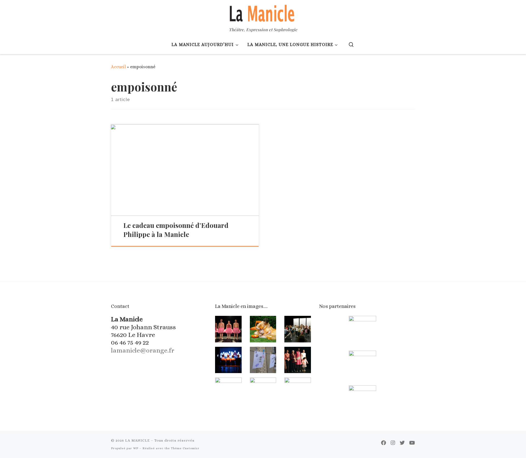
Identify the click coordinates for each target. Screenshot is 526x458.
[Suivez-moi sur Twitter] (402, 443)
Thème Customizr (185, 448)
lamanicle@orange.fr (142, 350)
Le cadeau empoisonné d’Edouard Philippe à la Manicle (175, 230)
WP (135, 448)
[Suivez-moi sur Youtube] (412, 443)
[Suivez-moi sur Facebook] (383, 443)
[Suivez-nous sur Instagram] (393, 443)
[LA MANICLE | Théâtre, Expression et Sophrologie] (263, 12)
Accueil (118, 66)
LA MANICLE (137, 440)
